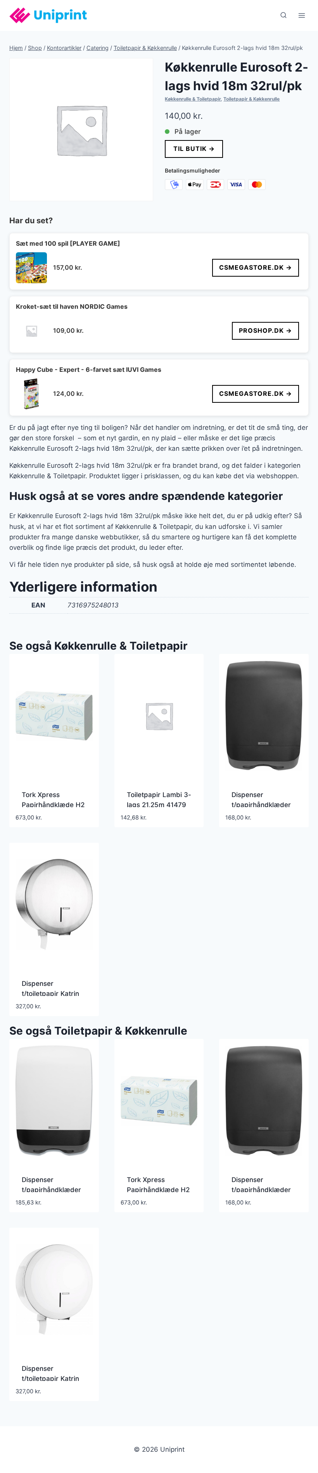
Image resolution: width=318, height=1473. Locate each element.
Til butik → (194, 148)
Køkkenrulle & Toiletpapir (193, 99)
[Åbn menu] (301, 15)
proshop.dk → (265, 330)
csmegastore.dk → (255, 267)
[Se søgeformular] (283, 15)
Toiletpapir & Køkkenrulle (251, 99)
